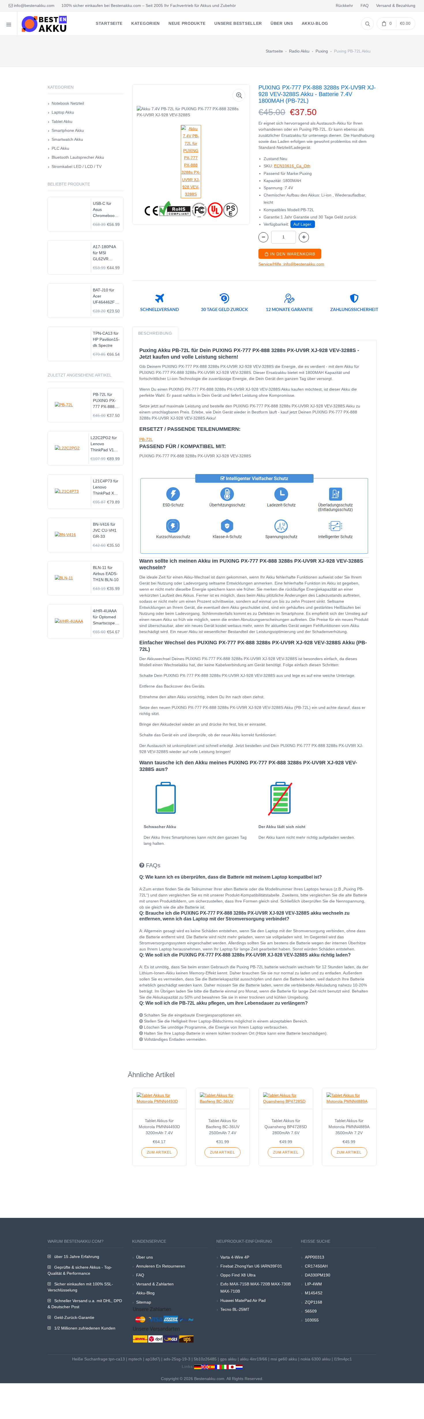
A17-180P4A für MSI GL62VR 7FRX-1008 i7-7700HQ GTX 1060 (106, 253)
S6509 (311, 1311)
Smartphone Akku (68, 130)
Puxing (322, 51)
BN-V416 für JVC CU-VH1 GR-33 (105, 530)
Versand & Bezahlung (395, 5)
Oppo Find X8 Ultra (238, 1275)
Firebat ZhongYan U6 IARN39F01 (251, 1266)
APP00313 (314, 1257)
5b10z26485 (205, 1359)
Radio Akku (299, 51)
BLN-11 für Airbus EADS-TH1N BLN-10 (106, 573)
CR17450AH (316, 1266)
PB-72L (146, 439)
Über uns (144, 1257)
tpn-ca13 (117, 1359)
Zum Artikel (159, 1152)
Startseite (274, 51)
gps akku (228, 1359)
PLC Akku (60, 148)
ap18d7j (152, 1359)
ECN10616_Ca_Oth (292, 166)
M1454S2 (313, 1293)
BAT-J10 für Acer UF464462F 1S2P (104, 296)
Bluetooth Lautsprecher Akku (78, 157)
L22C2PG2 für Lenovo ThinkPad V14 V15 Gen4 (104, 444)
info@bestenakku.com (34, 5)
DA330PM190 (317, 1275)
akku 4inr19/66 (253, 1359)
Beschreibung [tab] (155, 333)
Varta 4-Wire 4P (234, 1257)
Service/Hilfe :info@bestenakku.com (291, 264)
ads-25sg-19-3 (177, 1359)
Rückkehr (344, 5)
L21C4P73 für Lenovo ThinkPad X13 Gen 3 (106, 487)
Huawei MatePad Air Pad (243, 1300)
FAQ (365, 5)
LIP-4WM (313, 1284)
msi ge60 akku (284, 1359)
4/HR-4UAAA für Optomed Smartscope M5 (104, 617)
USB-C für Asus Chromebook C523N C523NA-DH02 (105, 210)
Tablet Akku (62, 121)
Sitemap (143, 1302)
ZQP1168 (313, 1302)
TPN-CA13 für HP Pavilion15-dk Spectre (106, 339)
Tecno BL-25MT (234, 1309)
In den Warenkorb (292, 254)
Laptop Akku (63, 112)
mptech (135, 1359)
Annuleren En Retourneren (160, 1266)
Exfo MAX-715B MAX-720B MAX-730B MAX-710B (255, 1287)
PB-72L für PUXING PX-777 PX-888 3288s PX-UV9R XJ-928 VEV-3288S (105, 401)
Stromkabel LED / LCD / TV (77, 166)
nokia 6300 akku (316, 1359)
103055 (312, 1320)
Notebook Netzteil (68, 103)
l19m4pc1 (343, 1359)
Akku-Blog (145, 1293)
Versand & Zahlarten (155, 1284)
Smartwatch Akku (67, 139)
